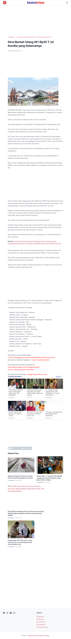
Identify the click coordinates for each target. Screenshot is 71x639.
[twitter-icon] (7, 613)
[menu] (4, 2)
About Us (41, 619)
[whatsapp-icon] (14, 613)
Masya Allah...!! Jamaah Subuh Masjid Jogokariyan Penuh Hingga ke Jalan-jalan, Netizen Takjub (49, 478)
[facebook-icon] (4, 613)
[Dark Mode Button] (67, 3)
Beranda (41, 616)
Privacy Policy (43, 627)
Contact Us (42, 622)
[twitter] (15, 448)
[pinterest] (26, 448)
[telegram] (23, 448)
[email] (30, 448)
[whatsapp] (19, 448)
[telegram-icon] (11, 613)
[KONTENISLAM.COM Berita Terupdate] (36, 2)
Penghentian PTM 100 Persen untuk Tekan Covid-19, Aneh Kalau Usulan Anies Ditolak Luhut (20, 542)
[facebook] (12, 448)
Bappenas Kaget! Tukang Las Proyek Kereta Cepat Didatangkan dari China (20, 477)
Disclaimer (41, 624)
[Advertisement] (35, 21)
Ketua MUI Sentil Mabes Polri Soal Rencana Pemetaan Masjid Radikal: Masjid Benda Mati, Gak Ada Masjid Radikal (26, 513)
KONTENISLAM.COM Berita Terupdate (38, 635)
